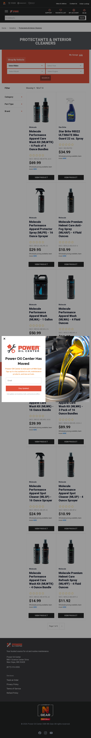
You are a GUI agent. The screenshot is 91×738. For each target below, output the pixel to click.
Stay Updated (23, 388)
